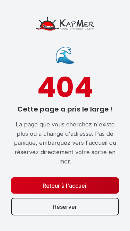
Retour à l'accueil (65, 185)
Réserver (65, 206)
